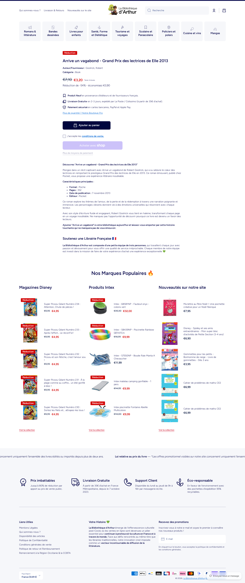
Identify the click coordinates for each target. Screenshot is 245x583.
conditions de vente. (93, 136)
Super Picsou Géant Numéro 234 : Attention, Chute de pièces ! (62, 305)
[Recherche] (148, 10)
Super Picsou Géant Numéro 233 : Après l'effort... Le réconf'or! (62, 331)
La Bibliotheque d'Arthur (194, 578)
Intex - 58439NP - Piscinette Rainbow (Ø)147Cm (134, 331)
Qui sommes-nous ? (29, 532)
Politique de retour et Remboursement (39, 548)
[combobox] (177, 10)
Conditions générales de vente (35, 544)
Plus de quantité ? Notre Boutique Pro (83, 113)
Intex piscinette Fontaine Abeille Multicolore (131, 409)
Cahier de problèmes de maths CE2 (202, 382)
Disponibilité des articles (32, 536)
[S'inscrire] (222, 539)
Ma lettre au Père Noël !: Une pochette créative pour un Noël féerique (204, 305)
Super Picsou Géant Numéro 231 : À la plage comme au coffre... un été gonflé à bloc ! (64, 382)
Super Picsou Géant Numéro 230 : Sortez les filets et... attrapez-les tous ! (64, 409)
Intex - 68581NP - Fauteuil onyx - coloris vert (131, 305)
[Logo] (123, 10)
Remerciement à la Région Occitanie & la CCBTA (44, 553)
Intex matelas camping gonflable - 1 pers (132, 383)
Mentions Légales (28, 527)
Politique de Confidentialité (33, 540)
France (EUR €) (29, 576)
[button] (224, 10)
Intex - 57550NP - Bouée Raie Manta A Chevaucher (134, 357)
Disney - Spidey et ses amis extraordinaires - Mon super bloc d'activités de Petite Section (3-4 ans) (204, 331)
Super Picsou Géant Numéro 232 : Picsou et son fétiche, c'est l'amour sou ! (65, 357)
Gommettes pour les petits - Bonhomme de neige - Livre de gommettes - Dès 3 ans (200, 357)
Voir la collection (27, 430)
